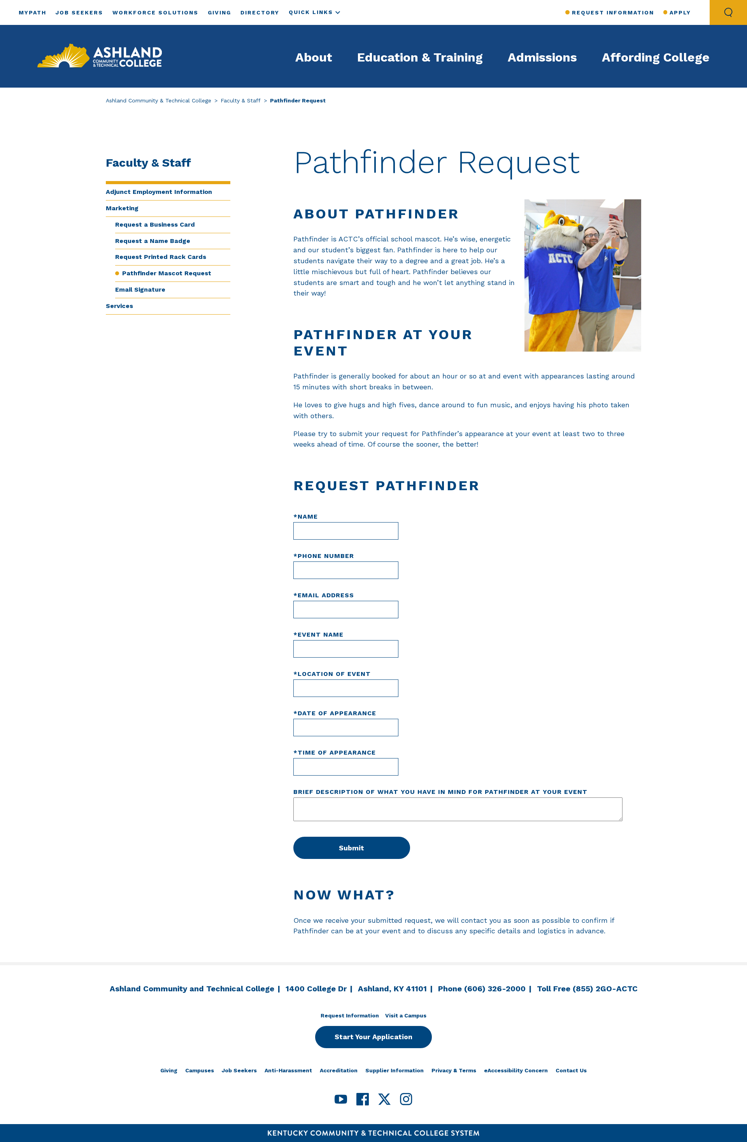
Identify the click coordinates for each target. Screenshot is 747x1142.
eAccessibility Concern (516, 1070)
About (313, 57)
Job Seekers (79, 12)
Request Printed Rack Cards (160, 256)
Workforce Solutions (155, 12)
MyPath (32, 12)
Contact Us (571, 1070)
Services (119, 306)
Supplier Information (394, 1070)
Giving (219, 12)
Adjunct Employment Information (159, 191)
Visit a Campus (405, 1015)
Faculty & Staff (241, 100)
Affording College (656, 57)
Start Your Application (373, 1037)
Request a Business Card (155, 224)
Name (305, 516)
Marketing (122, 208)
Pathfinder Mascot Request (166, 273)
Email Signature (140, 289)
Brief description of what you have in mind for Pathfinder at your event (440, 791)
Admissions (542, 57)
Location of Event (332, 673)
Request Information (613, 12)
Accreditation (339, 1070)
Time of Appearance (334, 752)
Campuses (199, 1070)
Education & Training (420, 57)
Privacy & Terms (453, 1070)
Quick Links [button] (311, 12)
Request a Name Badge (152, 241)
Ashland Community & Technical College (158, 100)
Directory (259, 12)
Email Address (323, 595)
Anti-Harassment (288, 1070)
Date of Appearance (334, 713)
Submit (351, 848)
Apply (680, 12)
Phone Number (323, 556)
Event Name (318, 634)
